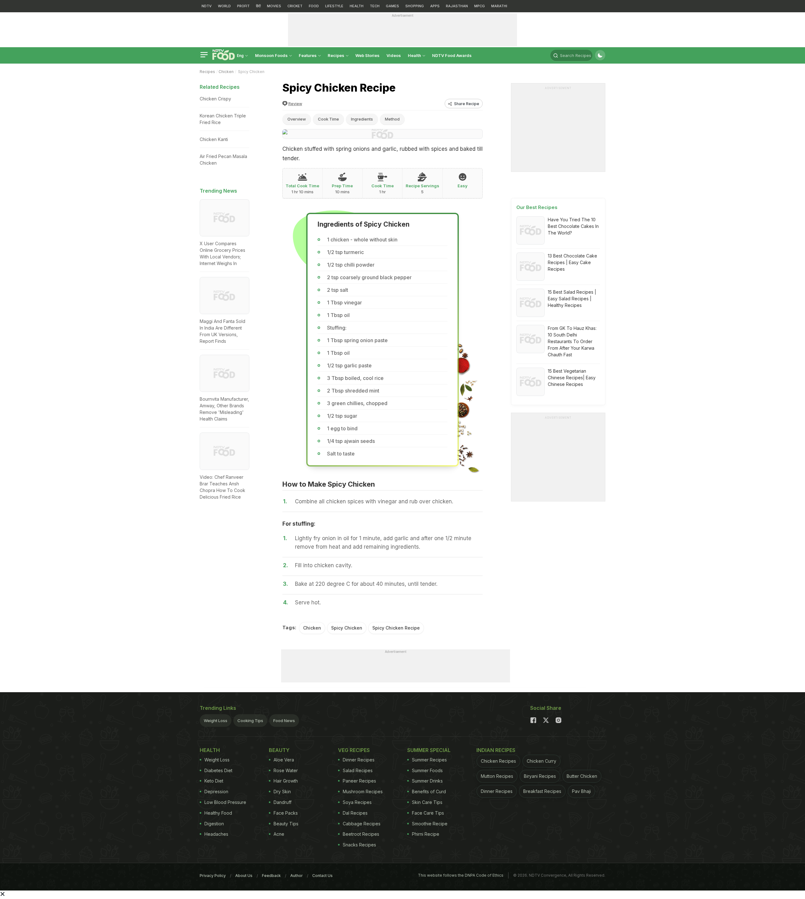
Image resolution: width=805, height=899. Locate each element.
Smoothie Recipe (429, 823)
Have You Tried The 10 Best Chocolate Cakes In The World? (573, 226)
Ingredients (362, 119)
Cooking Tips (250, 720)
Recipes (336, 55)
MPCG (479, 6)
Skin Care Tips (427, 802)
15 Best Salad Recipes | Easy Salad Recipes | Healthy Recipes (572, 298)
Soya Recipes (357, 802)
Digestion (214, 823)
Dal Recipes (355, 813)
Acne (279, 834)
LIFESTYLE (334, 6)
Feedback (271, 875)
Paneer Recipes (359, 780)
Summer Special (429, 750)
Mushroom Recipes (363, 791)
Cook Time (328, 119)
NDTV (207, 6)
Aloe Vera (284, 759)
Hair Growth (286, 780)
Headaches (216, 834)
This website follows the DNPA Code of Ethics (460, 875)
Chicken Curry (541, 761)
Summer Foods (427, 770)
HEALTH (357, 6)
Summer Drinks (427, 780)
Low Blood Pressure (225, 802)
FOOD (314, 6)
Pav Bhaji (581, 791)
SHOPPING (414, 6)
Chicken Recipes (498, 761)
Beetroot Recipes (361, 834)
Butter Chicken (582, 776)
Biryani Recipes (540, 776)
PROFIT (243, 6)
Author (296, 875)
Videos (393, 55)
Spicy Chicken (346, 627)
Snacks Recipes (359, 844)
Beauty (279, 750)
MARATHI (499, 6)
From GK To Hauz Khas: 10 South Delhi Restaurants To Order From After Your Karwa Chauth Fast (572, 341)
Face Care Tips (428, 813)
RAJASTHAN (457, 6)
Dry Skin (282, 791)
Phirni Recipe (425, 834)
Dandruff (282, 802)
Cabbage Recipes (361, 823)
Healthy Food (218, 813)
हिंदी (258, 6)
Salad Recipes (358, 770)
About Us (244, 875)
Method (392, 119)
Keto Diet (213, 780)
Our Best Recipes (537, 207)
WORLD (224, 6)
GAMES (392, 6)
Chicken (226, 71)
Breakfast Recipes (542, 791)
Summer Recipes (429, 759)
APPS (435, 6)
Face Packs (286, 813)
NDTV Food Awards (452, 55)
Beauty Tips (286, 823)
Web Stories (367, 55)
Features (308, 55)
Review (295, 103)
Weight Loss (215, 720)
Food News (284, 720)
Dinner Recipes (359, 759)
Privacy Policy (213, 875)
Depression (216, 791)
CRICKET (295, 6)
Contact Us (322, 875)
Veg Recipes (354, 750)
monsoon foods (272, 55)
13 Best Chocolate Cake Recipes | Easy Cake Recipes (572, 262)
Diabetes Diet (218, 770)
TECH (375, 6)
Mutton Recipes (497, 776)
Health (415, 55)
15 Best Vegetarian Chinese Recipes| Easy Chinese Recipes (572, 377)
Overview (296, 119)
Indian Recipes (495, 750)
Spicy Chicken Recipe (396, 627)
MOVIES (274, 6)
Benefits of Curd (429, 791)
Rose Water (286, 770)
